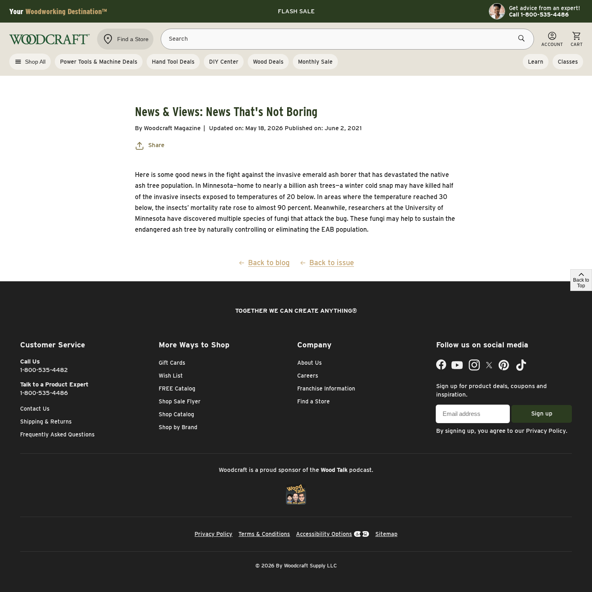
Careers (307, 375)
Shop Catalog (176, 414)
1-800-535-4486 (44, 393)
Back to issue (331, 262)
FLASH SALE (296, 11)
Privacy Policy (546, 430)
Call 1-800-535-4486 (539, 14)
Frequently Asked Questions (57, 434)
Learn (535, 61)
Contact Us (35, 408)
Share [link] (156, 145)
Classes (568, 61)
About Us (309, 362)
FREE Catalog (177, 388)
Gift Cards (172, 362)
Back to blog (269, 262)
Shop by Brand (178, 427)
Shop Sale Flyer (180, 401)
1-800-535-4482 (44, 370)
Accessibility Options (324, 534)
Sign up (542, 413)
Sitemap (386, 534)
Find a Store (313, 401)
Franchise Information (326, 388)
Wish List (171, 375)
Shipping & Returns (46, 421)
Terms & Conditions (264, 534)
